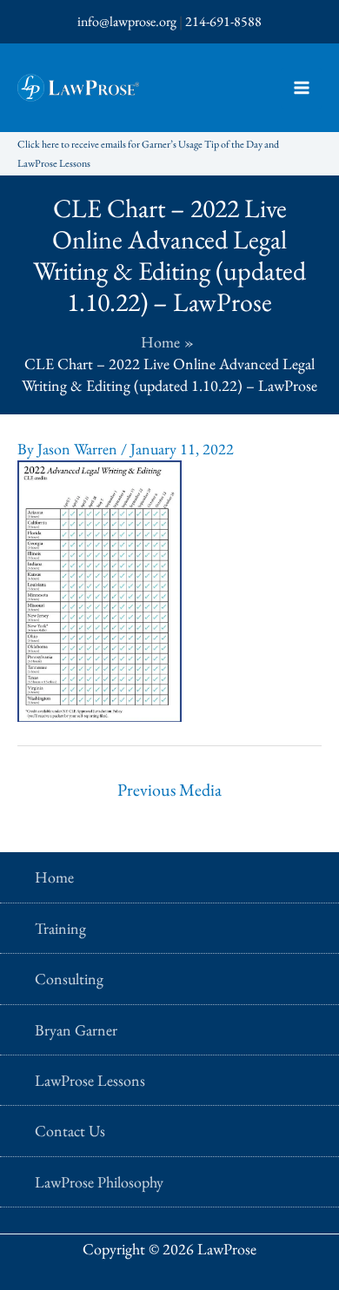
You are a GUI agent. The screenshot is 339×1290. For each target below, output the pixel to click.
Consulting (69, 979)
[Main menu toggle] (301, 88)
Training (60, 928)
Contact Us (70, 1131)
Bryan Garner (76, 1030)
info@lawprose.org (126, 21)
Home (54, 877)
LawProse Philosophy (99, 1182)
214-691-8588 (223, 21)
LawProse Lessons (90, 1080)
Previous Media (169, 789)
